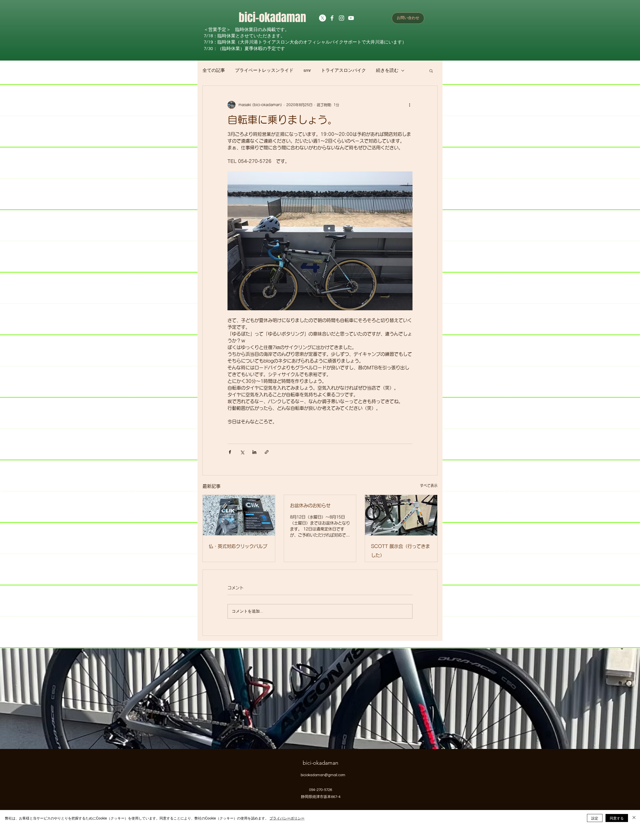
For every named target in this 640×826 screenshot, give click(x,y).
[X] (322, 18)
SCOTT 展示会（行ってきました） (400, 551)
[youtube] (351, 18)
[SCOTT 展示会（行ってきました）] (401, 515)
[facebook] (332, 18)
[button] (431, 71)
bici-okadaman (272, 17)
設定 (594, 817)
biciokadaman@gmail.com (323, 775)
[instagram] (341, 18)
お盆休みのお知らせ (310, 505)
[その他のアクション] (409, 105)
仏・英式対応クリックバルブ (238, 546)
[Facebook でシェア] (230, 452)
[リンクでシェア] (266, 452)
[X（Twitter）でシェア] (242, 452)
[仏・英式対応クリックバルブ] (239, 515)
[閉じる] (634, 818)
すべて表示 (429, 485)
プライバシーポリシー (287, 817)
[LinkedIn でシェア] (254, 452)
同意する (617, 817)
